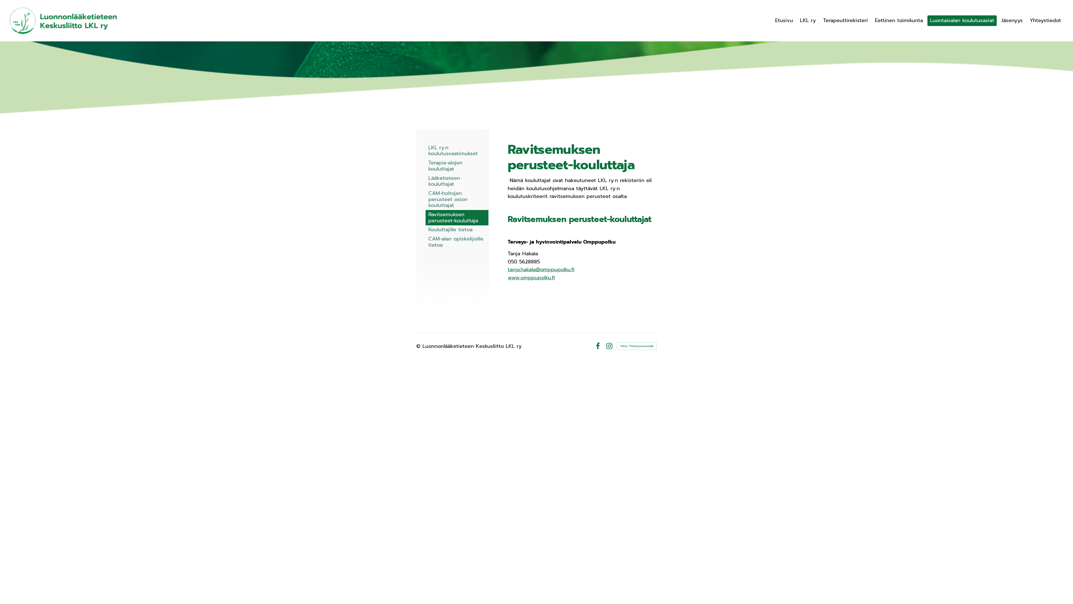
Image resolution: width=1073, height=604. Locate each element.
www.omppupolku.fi (531, 278)
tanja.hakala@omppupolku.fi (541, 269)
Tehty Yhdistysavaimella (637, 346)
